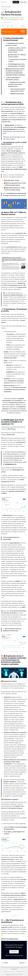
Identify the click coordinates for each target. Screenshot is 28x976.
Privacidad (17, 967)
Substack (8, 974)
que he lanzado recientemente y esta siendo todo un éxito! (14, 131)
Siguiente (22, 962)
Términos (22, 967)
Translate (4, 9)
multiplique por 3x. (11, 464)
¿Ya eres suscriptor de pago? (14, 955)
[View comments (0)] (7, 25)
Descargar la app (20, 971)
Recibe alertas (9, 125)
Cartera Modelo (6, 6)
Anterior (6, 962)
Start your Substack (10, 971)
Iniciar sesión (23, 2)
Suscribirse (16, 2)
